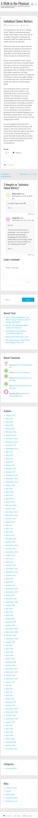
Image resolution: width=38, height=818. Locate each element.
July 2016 (9, 725)
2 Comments (10, 165)
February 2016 (11, 742)
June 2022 (9, 559)
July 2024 (9, 489)
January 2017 (10, 705)
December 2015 (11, 749)
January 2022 (11, 565)
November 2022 (12, 545)
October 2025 (11, 445)
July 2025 (9, 452)
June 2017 (9, 689)
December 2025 (12, 439)
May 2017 (9, 692)
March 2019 (10, 619)
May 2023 (9, 532)
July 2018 (9, 645)
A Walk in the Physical (15, 3)
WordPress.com (11, 801)
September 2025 (12, 449)
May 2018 (9, 652)
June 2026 (9, 422)
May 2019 (9, 612)
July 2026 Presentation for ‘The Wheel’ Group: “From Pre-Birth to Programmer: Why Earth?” (18, 319)
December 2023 (12, 512)
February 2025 (11, 469)
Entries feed (10, 794)
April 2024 (10, 499)
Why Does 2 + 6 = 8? (28, 174)
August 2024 (10, 485)
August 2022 (10, 555)
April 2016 (9, 735)
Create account (11, 788)
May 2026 (9, 425)
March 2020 (10, 595)
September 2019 (12, 602)
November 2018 (12, 632)
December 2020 (12, 589)
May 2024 (9, 495)
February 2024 (11, 505)
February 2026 (11, 432)
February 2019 (11, 622)
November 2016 (12, 712)
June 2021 (9, 579)
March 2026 (10, 429)
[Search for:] (13, 300)
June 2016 (9, 729)
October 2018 (11, 635)
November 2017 (12, 672)
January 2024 (11, 509)
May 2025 (9, 459)
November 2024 (12, 479)
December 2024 (12, 475)
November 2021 (12, 572)
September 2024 (12, 482)
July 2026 (9, 419)
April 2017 (9, 695)
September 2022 (12, 552)
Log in (8, 791)
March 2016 (10, 739)
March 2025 (10, 465)
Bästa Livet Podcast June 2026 (17, 337)
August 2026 (10, 415)
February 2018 (11, 662)
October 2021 (11, 575)
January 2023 (10, 542)
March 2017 (10, 699)
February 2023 (11, 539)
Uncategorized (11, 768)
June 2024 (9, 492)
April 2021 (9, 582)
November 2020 (12, 592)
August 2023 (10, 522)
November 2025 (12, 442)
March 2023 (10, 535)
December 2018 (11, 629)
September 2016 (12, 719)
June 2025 (9, 455)
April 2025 (9, 462)
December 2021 (12, 569)
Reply (32, 214)
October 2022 (11, 549)
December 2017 (11, 669)
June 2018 (9, 649)
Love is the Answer (22, 372)
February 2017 (11, 702)
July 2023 (9, 525)
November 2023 (12, 515)
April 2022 (10, 562)
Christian (26, 25)
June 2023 (9, 529)
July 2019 (9, 609)
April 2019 (9, 615)
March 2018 (10, 659)
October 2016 (11, 715)
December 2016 (11, 709)
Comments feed (12, 798)
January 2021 (10, 585)
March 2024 (10, 502)
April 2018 (9, 655)
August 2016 (10, 722)
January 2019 (10, 625)
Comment (27, 282)
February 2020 (11, 599)
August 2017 (10, 682)
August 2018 (10, 642)
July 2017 (9, 685)
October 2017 (11, 675)
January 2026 (11, 435)
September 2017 (12, 679)
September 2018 (12, 639)
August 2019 (10, 605)
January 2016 (10, 745)
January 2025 (10, 472)
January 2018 (10, 665)
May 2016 (9, 732)
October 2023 (11, 519)
